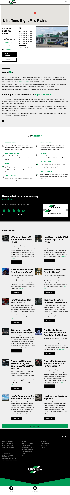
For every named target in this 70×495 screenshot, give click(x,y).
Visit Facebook (8, 49)
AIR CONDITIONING (45, 161)
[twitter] (62, 436)
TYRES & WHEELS (10, 175)
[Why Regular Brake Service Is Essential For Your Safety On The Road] (38, 329)
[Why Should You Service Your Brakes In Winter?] (5, 268)
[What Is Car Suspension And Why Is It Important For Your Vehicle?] (38, 360)
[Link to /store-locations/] (11, 488)
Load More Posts (35, 426)
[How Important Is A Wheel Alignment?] (38, 395)
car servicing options (24, 81)
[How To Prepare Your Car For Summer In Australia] (5, 395)
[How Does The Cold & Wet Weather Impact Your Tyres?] (38, 236)
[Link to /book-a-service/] (35, 488)
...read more (14, 258)
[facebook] (3, 121)
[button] (44, 209)
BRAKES (7, 163)
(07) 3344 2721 (8, 42)
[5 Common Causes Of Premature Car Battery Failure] (5, 236)
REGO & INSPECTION (46, 171)
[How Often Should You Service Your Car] (5, 299)
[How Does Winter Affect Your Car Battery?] (38, 268)
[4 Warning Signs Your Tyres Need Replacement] (38, 299)
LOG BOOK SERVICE (11, 143)
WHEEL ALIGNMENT (45, 143)
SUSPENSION (43, 153)
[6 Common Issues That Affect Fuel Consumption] (5, 329)
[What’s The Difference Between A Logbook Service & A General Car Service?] (5, 360)
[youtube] (65, 437)
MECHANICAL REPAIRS (12, 153)
